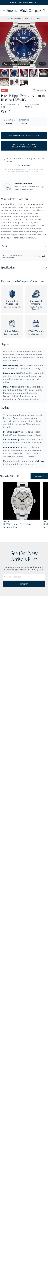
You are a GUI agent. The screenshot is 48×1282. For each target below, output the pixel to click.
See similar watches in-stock (24, 135)
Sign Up (24, 584)
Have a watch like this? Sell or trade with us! (24, 146)
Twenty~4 (28, 18)
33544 (38, 18)
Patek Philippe (14, 18)
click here (39, 461)
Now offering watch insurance (24, 2)
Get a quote (24, 165)
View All (39, 476)
